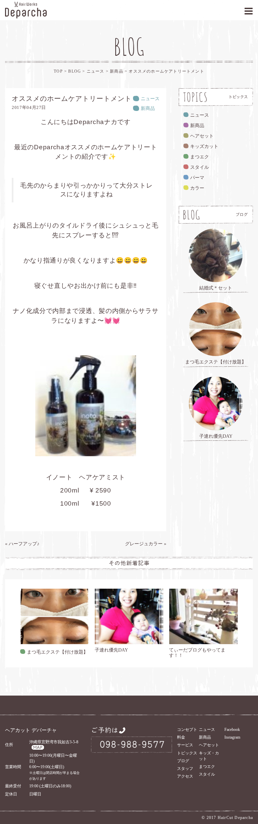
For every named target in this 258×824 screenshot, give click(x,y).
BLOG (74, 71)
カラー (197, 188)
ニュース (96, 71)
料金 (181, 737)
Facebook (232, 729)
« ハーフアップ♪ (22, 543)
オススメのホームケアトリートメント (166, 71)
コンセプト (187, 729)
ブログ (183, 760)
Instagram (232, 737)
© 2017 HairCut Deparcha (227, 817)
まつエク (199, 156)
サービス (185, 745)
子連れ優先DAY (111, 650)
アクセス (185, 776)
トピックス (187, 753)
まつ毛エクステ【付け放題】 (57, 652)
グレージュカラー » (145, 543)
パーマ (197, 177)
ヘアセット (202, 136)
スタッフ (185, 768)
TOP (58, 71)
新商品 (117, 71)
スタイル (199, 167)
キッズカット (204, 146)
